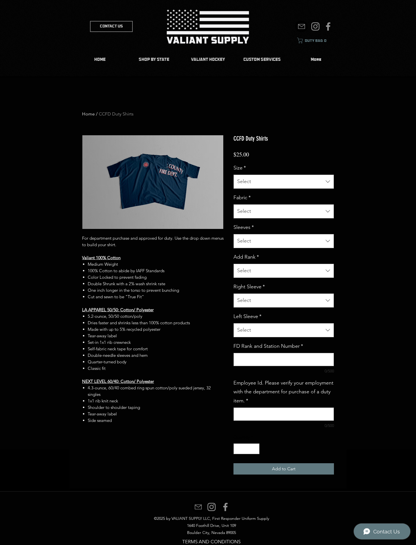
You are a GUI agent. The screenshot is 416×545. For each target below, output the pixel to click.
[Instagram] (315, 26)
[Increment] (255, 449)
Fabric (242, 197)
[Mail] (301, 26)
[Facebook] (328, 26)
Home (88, 114)
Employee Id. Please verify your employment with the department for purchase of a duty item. (283, 392)
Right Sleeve (249, 287)
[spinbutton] (246, 449)
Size (239, 168)
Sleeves (243, 227)
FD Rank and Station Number (268, 346)
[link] (314, 40)
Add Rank (246, 257)
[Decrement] (238, 449)
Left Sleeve (247, 316)
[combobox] (283, 182)
